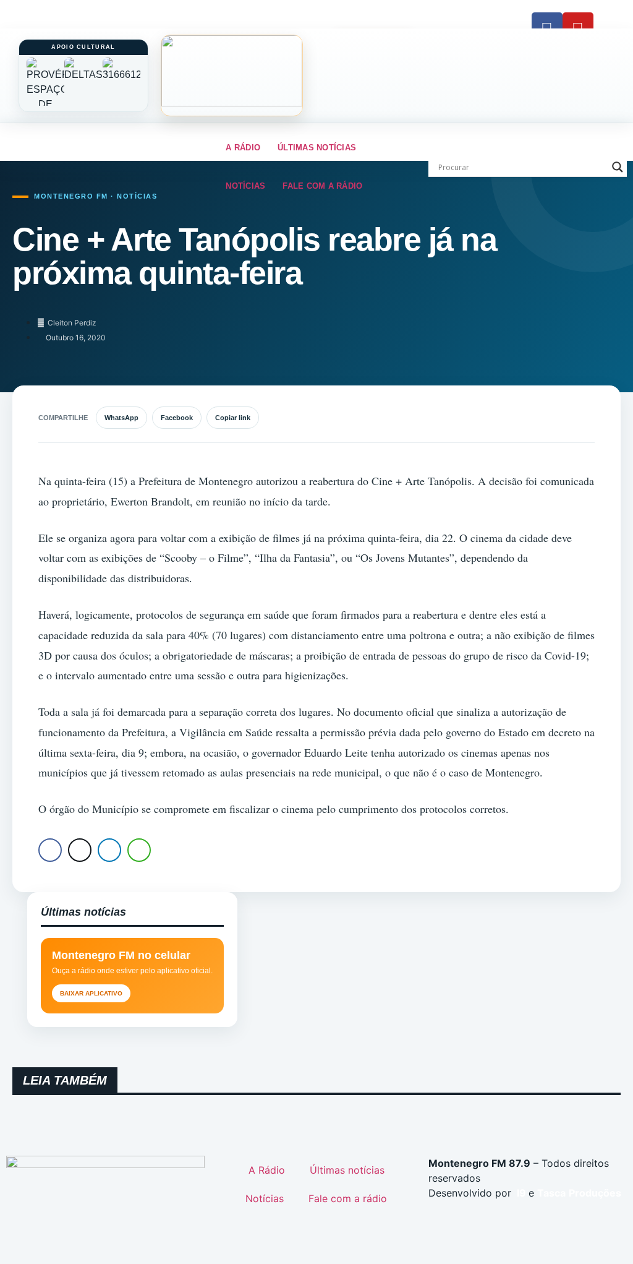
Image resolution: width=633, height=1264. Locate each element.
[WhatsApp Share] (139, 850)
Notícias (245, 186)
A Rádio (243, 147)
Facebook (177, 417)
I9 (520, 1193)
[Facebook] (547, 27)
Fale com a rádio (322, 186)
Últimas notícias (317, 147)
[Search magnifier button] (617, 167)
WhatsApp (121, 417)
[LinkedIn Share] (109, 850)
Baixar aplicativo (91, 993)
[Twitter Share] (79, 850)
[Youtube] (578, 27)
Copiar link (232, 417)
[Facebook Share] (50, 850)
